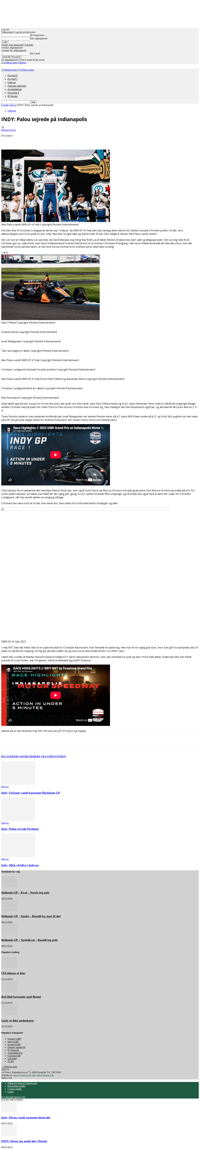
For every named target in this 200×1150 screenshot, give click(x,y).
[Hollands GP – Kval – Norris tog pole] (9, 886)
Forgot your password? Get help (17, 44)
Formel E (13, 75)
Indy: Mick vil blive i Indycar (20, 865)
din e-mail (35, 53)
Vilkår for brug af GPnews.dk (22, 1083)
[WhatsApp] (61, 140)
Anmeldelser (15, 89)
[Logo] (9, 70)
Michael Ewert (8, 130)
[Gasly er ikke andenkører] (9, 1014)
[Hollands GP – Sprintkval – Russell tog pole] (9, 934)
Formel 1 (13, 79)
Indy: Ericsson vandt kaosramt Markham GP (30, 792)
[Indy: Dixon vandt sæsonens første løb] (9, 1111)
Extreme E (13, 92)
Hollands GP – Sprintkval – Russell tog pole (29, 940)
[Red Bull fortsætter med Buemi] (9, 990)
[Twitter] (38, 140)
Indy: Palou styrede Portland (20, 829)
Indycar (12, 82)
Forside (5, 105)
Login (10, 1091)
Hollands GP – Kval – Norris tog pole (25, 892)
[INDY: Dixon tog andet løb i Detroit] (9, 1135)
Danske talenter (17, 86)
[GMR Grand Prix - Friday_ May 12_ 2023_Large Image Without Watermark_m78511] (50, 319)
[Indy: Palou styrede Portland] (18, 820)
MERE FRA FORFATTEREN (49, 756)
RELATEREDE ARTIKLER (17, 756)
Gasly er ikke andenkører (17, 1020)
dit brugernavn (37, 35)
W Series (13, 96)
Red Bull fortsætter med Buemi (21, 996)
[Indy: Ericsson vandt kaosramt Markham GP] (18, 784)
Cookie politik (15, 1089)
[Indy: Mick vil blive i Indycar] (18, 856)
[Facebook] (27, 140)
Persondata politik (16, 1086)
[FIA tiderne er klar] (9, 967)
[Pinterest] (50, 140)
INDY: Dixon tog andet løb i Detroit (24, 1141)
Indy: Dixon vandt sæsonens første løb (25, 1117)
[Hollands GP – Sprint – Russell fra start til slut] (9, 910)
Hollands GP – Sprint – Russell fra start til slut (31, 916)
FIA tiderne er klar (13, 973)
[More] (72, 140)
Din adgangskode (39, 38)
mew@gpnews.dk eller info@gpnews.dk (33, 1075)
